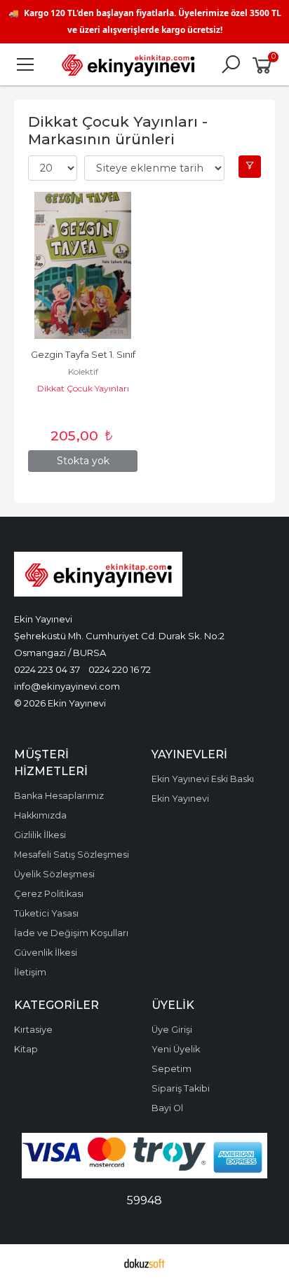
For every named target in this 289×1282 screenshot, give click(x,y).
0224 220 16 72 (119, 669)
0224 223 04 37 (47, 669)
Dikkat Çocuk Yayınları (83, 388)
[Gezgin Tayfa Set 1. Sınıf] (82, 265)
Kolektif (83, 371)
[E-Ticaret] (144, 1263)
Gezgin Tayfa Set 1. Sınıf (83, 354)
